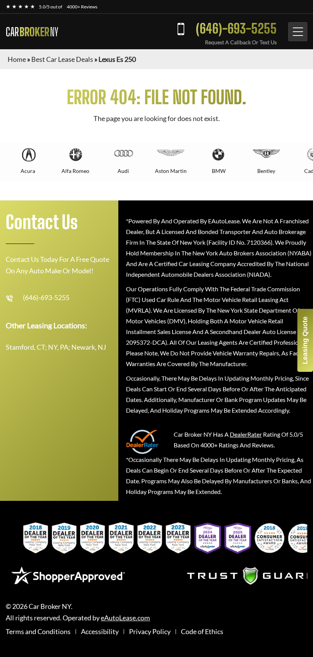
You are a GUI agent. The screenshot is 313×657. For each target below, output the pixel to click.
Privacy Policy (150, 631)
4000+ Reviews (82, 7)
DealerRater (246, 434)
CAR (32, 32)
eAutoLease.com (125, 617)
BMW (219, 171)
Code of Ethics (202, 631)
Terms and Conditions (38, 631)
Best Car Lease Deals (62, 59)
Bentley (266, 171)
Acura (28, 171)
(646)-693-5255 (236, 28)
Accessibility (100, 631)
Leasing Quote (305, 340)
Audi (123, 171)
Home (17, 59)
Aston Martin (171, 171)
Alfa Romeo (75, 171)
